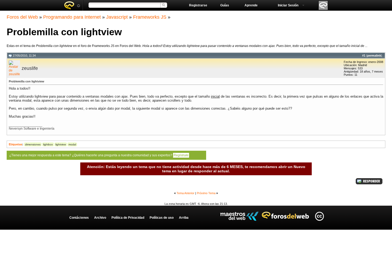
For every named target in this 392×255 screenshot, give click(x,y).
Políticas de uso (162, 218)
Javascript (117, 17)
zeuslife (30, 68)
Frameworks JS (149, 17)
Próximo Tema (206, 193)
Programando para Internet (72, 17)
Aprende (251, 5)
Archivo (100, 218)
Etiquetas (15, 144)
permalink (374, 55)
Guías (224, 5)
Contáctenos (79, 218)
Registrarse (198, 5)
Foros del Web (22, 17)
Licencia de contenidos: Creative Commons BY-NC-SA (319, 216)
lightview (60, 144)
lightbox (48, 144)
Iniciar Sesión (288, 5)
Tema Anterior (185, 193)
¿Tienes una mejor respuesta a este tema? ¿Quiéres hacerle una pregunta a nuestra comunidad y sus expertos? (99, 155)
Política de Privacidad (127, 218)
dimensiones (33, 144)
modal (72, 144)
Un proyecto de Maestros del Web (239, 216)
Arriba (184, 218)
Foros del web (72, 5)
